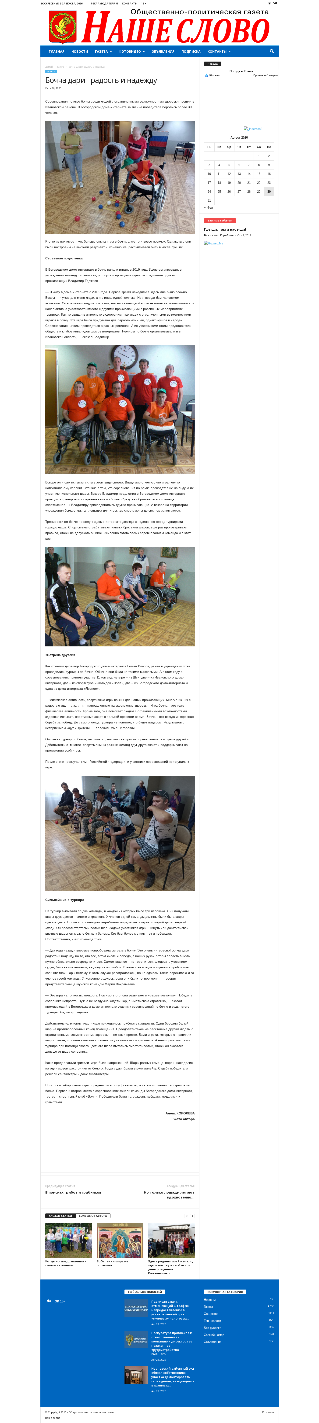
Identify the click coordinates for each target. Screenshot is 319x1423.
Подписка (191, 51)
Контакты (129, 3)
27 (239, 191)
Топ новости (212, 1321)
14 (249, 174)
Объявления (163, 51)
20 (239, 182)
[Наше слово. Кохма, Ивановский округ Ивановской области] (159, 26)
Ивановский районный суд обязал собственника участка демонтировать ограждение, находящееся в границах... (172, 1376)
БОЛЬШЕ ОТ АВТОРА (93, 1215)
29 (258, 191)
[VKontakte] (275, 3)
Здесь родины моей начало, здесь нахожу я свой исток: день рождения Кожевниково (170, 1267)
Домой (49, 66)
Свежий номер (214, 1335)
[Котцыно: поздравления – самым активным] (68, 1240)
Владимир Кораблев (219, 235)
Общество (211, 1314)
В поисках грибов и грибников (73, 1192)
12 (229, 174)
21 (249, 182)
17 (209, 182)
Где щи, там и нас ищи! (225, 229)
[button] (272, 51)
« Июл (208, 207)
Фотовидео (130, 51)
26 (229, 191)
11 (219, 174)
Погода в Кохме (241, 71)
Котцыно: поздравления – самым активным (65, 1263)
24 (209, 191)
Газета (101, 51)
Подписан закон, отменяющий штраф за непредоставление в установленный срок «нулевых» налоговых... (170, 1309)
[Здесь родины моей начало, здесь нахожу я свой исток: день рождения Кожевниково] (171, 1240)
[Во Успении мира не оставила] (120, 1240)
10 (209, 174)
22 (258, 182)
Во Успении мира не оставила (112, 1263)
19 (229, 182)
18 (219, 182)
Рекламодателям (104, 3)
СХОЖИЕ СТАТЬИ (60, 1215)
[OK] (269, 3)
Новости (79, 51)
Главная (56, 51)
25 (219, 191)
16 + (143, 3)
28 (249, 191)
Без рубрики (212, 1328)
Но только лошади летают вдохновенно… (169, 1194)
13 (239, 174)
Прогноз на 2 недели (265, 75)
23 (269, 182)
